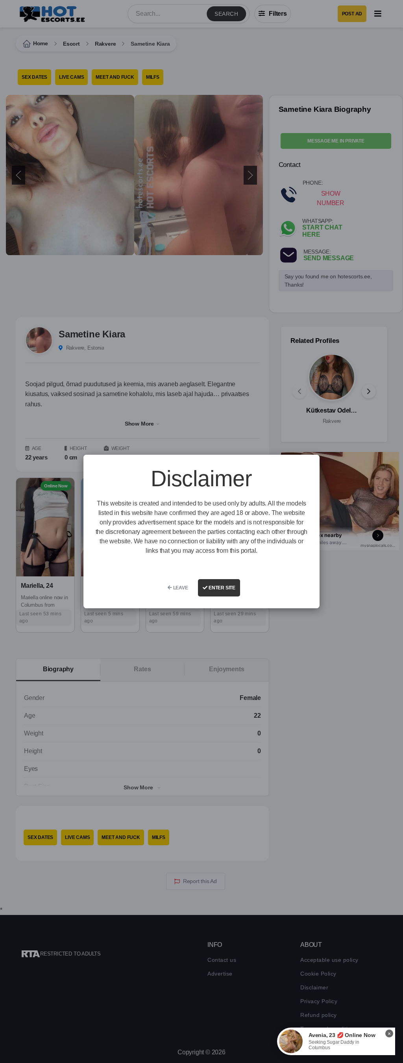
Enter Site (221, 588)
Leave (180, 588)
